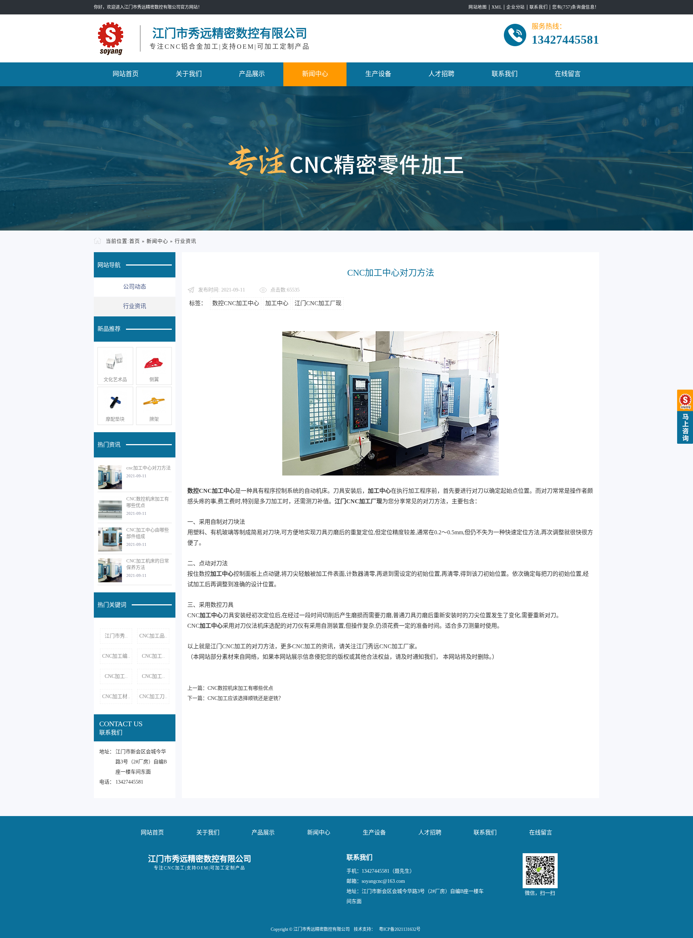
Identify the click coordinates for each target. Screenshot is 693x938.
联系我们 (538, 7)
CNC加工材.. (116, 696)
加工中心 (276, 303)
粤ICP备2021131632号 (399, 929)
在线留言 (568, 74)
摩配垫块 (115, 419)
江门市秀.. (116, 636)
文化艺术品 (115, 379)
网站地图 (477, 7)
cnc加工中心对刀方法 (148, 467)
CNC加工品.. (153, 636)
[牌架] (153, 401)
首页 (134, 241)
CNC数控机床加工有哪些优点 (240, 688)
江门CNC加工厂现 (318, 303)
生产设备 (378, 74)
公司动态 (134, 287)
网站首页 (126, 74)
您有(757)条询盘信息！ (575, 7)
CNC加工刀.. (153, 696)
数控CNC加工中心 (235, 303)
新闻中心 (315, 74)
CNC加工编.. (116, 656)
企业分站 (515, 7)
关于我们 (189, 74)
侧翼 (154, 379)
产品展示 (252, 74)
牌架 (154, 419)
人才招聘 (441, 74)
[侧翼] (153, 361)
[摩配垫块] (115, 401)
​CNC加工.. (153, 656)
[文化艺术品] (115, 361)
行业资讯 (185, 241)
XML (497, 7)
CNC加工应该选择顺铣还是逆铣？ (245, 698)
